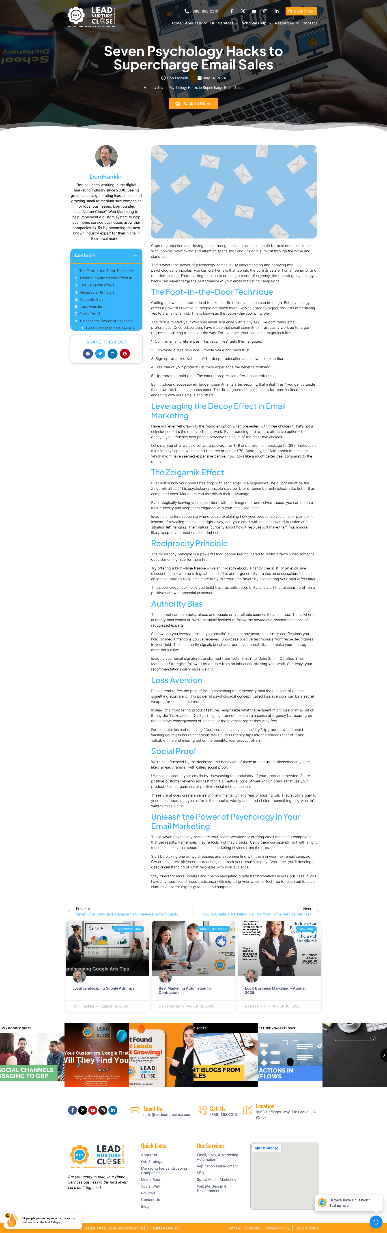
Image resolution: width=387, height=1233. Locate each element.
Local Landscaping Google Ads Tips (112, 328)
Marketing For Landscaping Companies (164, 1170)
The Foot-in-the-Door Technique (106, 271)
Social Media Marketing (216, 1179)
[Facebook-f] (231, 11)
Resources (284, 23)
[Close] (81, 1213)
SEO (200, 1173)
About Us (193, 23)
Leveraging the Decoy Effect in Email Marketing (109, 278)
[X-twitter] (243, 11)
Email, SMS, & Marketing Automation (217, 1157)
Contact (310, 23)
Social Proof (89, 313)
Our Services (221, 23)
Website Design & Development (211, 1188)
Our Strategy (151, 1161)
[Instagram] (265, 11)
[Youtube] (254, 11)
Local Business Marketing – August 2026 (275, 990)
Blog (145, 1206)
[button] (135, 255)
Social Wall (150, 1186)
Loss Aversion (91, 306)
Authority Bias (91, 299)
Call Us (218, 1108)
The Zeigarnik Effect (97, 285)
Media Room (151, 1179)
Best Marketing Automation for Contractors (185, 990)
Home (175, 23)
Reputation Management (217, 1166)
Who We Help (254, 23)
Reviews (148, 1193)
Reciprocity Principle (97, 292)
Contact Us (150, 1199)
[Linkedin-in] (276, 11)
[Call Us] (202, 1110)
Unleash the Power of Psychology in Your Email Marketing (109, 321)
